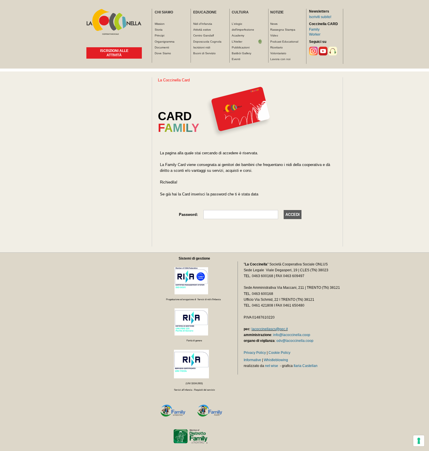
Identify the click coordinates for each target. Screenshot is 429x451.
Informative (252, 360)
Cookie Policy (279, 353)
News (274, 23)
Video (274, 35)
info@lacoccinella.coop (291, 335)
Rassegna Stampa (282, 29)
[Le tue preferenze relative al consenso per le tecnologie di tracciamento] (418, 440)
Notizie (277, 12)
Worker (314, 34)
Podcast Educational (284, 41)
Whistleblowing (276, 360)
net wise (271, 366)
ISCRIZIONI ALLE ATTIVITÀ (114, 53)
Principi (159, 35)
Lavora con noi (280, 59)
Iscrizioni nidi (201, 47)
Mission (160, 23)
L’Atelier (237, 41)
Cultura (240, 12)
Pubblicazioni (241, 47)
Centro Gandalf (203, 35)
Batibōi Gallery (241, 53)
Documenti (162, 47)
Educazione (205, 12)
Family (314, 29)
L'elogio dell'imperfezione (243, 26)
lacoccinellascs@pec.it (270, 329)
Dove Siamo (163, 53)
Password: (188, 214)
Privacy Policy (255, 353)
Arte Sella (260, 42)
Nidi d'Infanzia (202, 23)
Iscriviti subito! (320, 17)
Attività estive (202, 29)
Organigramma (165, 41)
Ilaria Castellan (306, 366)
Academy (238, 35)
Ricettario (276, 47)
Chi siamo (164, 12)
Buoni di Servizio (204, 53)
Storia (159, 29)
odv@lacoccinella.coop (294, 341)
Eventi (236, 59)
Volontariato (278, 53)
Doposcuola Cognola (207, 41)
